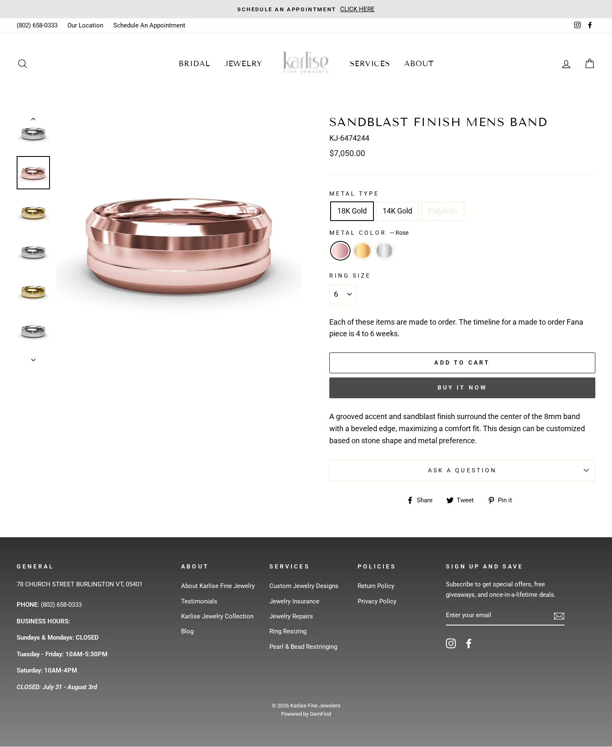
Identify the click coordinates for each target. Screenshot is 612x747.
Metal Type (354, 193)
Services (370, 63)
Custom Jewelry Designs (303, 586)
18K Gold (352, 210)
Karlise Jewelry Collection (217, 616)
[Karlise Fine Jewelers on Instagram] (451, 643)
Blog (187, 631)
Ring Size (350, 275)
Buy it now (463, 387)
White (384, 251)
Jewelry (243, 63)
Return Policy (376, 586)
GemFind (320, 714)
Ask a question (462, 470)
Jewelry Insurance (294, 601)
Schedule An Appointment (149, 25)
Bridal (194, 63)
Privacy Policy (377, 601)
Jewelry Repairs (291, 616)
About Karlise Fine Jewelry (218, 586)
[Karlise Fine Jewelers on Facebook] (469, 643)
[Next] (33, 357)
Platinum (443, 210)
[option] (178, 239)
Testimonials (199, 601)
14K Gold (397, 210)
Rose (340, 251)
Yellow (362, 251)
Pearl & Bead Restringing (303, 646)
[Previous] (33, 121)
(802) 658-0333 (37, 25)
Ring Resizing (287, 631)
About (419, 63)
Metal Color (368, 232)
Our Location (85, 25)
